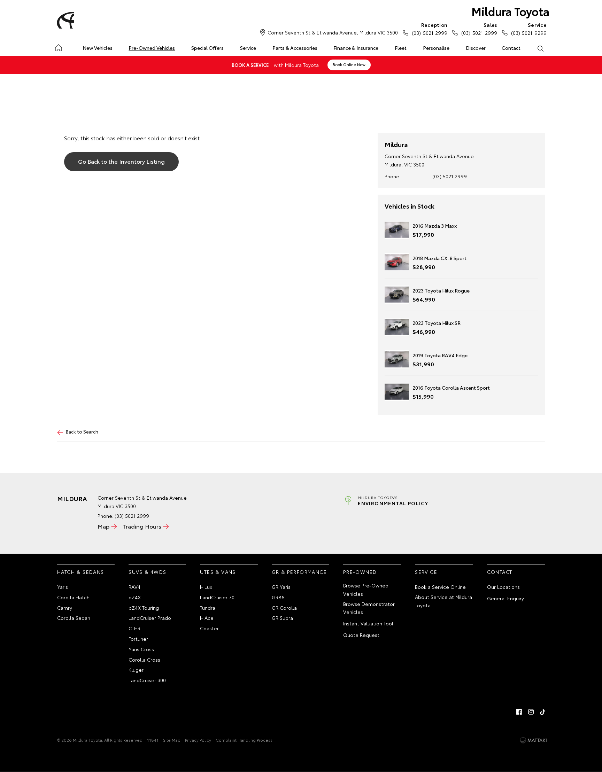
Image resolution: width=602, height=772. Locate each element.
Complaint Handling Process (244, 740)
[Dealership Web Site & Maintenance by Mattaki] (533, 740)
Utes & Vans (218, 571)
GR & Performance (299, 571)
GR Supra (282, 617)
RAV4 (134, 586)
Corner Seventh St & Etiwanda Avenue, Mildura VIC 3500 (333, 32)
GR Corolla (284, 607)
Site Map (171, 740)
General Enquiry (505, 598)
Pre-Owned (360, 571)
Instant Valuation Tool (368, 623)
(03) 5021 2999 (429, 28)
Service (248, 47)
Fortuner (138, 638)
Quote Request (361, 634)
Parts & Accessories (294, 47)
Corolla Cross (144, 659)
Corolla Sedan (73, 617)
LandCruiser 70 (217, 597)
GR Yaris (281, 586)
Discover (476, 47)
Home (58, 46)
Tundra (207, 607)
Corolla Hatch (73, 597)
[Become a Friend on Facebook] (519, 712)
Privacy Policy (198, 740)
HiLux (206, 586)
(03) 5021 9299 (529, 28)
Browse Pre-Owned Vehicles (365, 589)
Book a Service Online (440, 586)
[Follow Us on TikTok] (543, 712)
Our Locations (503, 586)
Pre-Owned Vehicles (152, 47)
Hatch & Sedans (80, 571)
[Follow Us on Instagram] (531, 712)
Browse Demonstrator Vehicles (369, 608)
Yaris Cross (141, 649)
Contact (511, 47)
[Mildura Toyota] (64, 20)
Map (103, 526)
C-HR (134, 628)
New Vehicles (98, 47)
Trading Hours (142, 526)
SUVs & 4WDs (147, 571)
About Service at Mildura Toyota (443, 601)
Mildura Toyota (510, 11)
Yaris (62, 586)
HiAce (207, 617)
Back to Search (82, 431)
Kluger (136, 669)
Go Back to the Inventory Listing (121, 161)
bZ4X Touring (144, 607)
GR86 (278, 597)
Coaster (209, 628)
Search (540, 48)
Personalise (436, 47)
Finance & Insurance (355, 47)
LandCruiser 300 (147, 680)
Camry (64, 607)
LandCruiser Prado (150, 617)
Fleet (401, 47)
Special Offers (207, 47)
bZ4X (135, 597)
